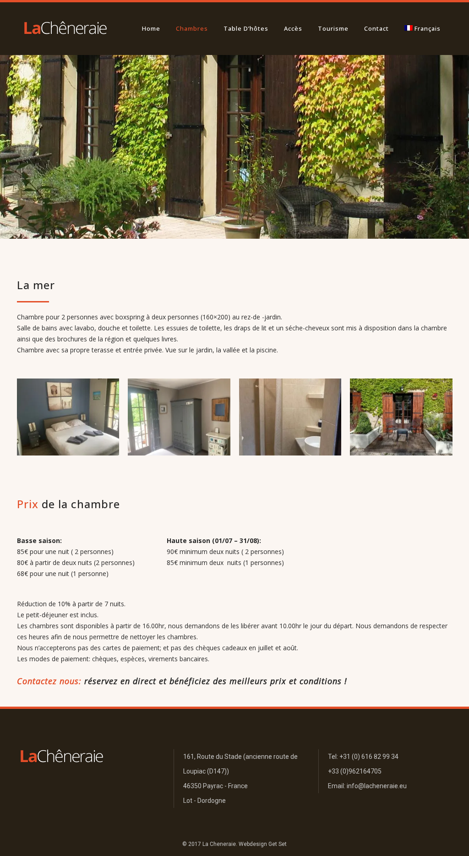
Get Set (277, 844)
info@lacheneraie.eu (377, 786)
